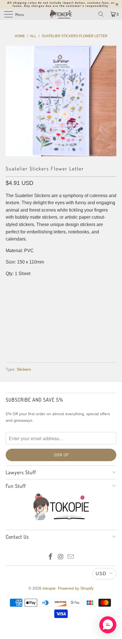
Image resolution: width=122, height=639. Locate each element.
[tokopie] (61, 14)
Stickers (24, 369)
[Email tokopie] (71, 557)
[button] (107, 624)
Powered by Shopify (76, 588)
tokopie (49, 588)
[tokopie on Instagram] (60, 557)
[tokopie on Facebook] (50, 557)
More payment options (61, 341)
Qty (9, 285)
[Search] (101, 14)
